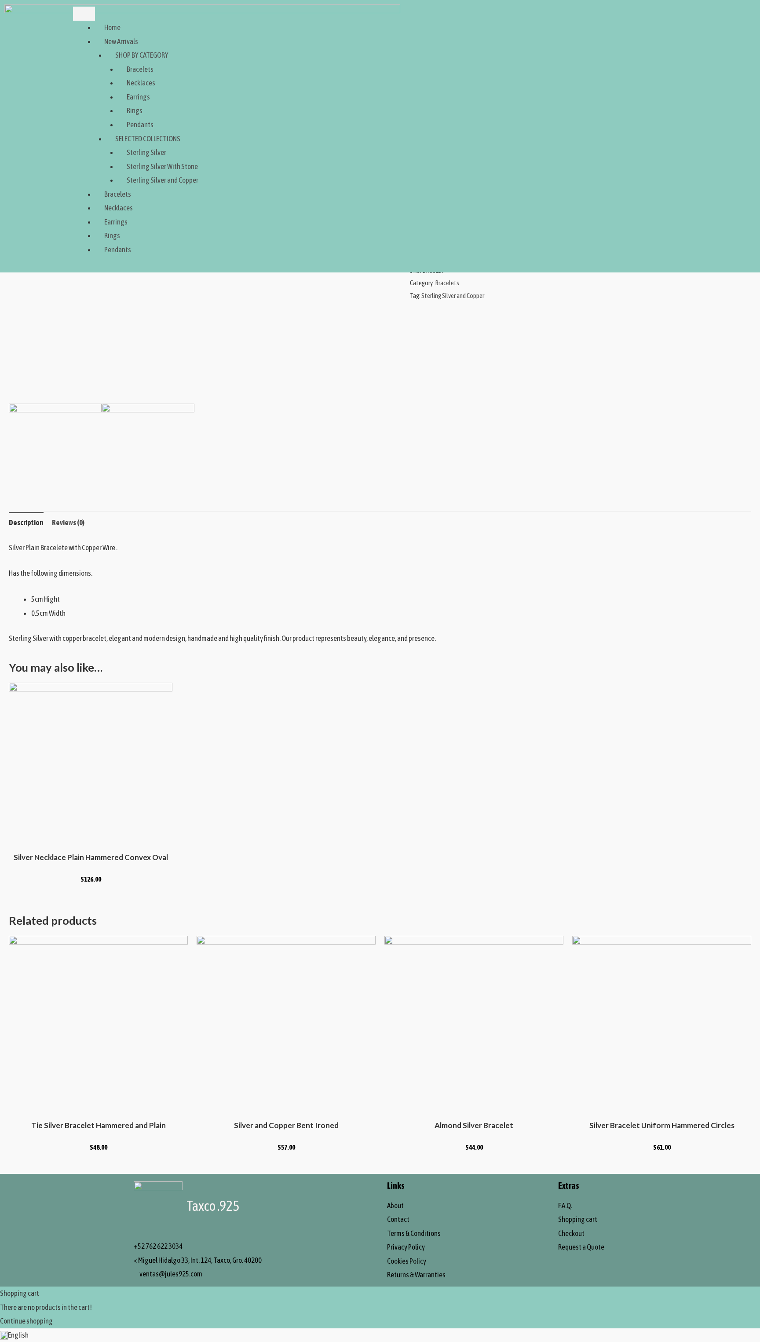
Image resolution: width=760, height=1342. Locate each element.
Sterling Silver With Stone (162, 166)
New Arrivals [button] (121, 41)
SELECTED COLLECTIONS (147, 138)
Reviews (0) (68, 522)
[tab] (26, 522)
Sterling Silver (146, 152)
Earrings (138, 96)
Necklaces (141, 82)
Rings (134, 110)
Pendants (140, 124)
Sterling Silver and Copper (162, 180)
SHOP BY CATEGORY (141, 55)
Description (26, 522)
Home (112, 27)
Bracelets (140, 69)
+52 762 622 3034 (158, 1246)
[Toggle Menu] (84, 14)
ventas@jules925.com (170, 1273)
